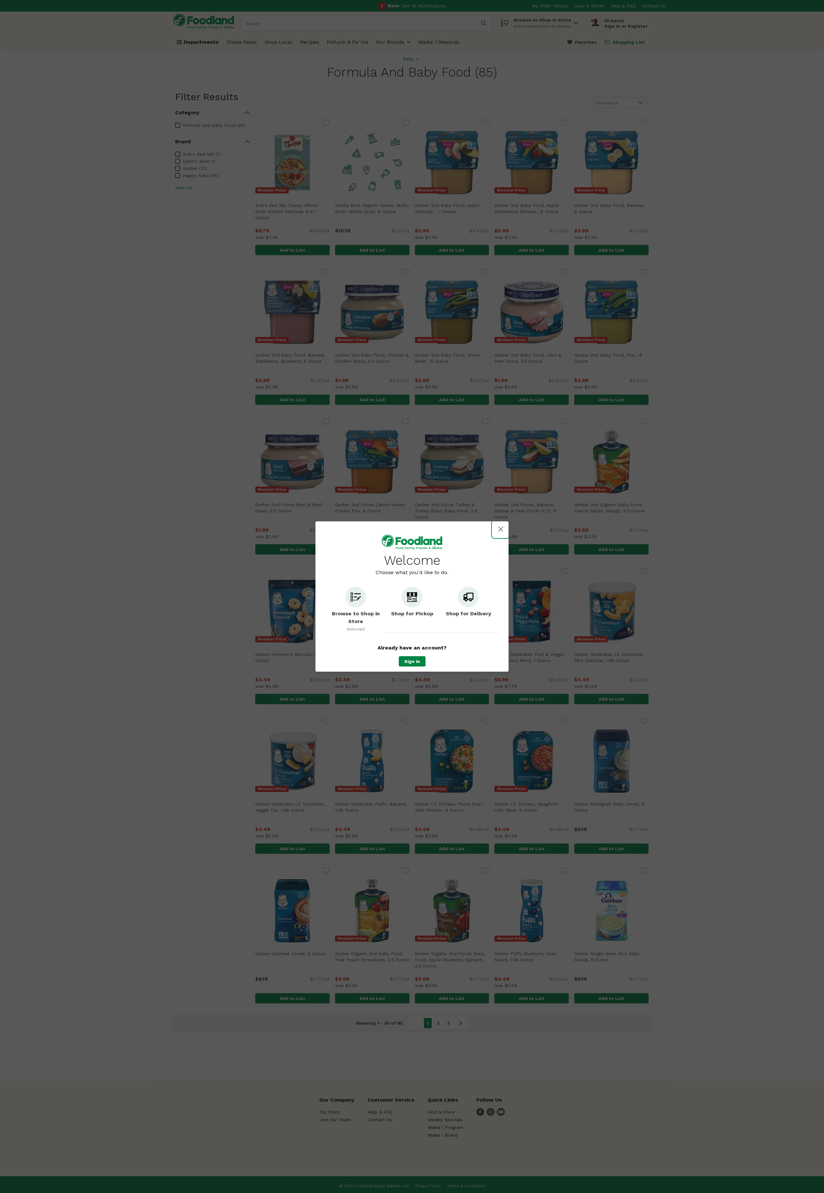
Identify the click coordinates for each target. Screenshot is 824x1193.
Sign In (412, 661)
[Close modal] (501, 529)
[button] (355, 610)
